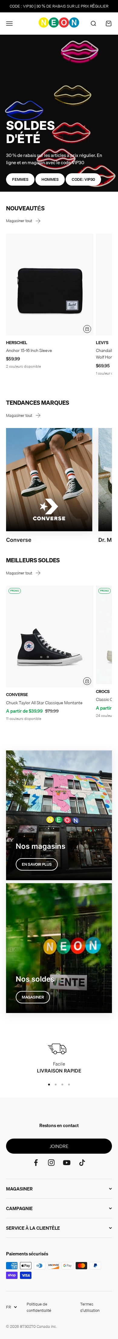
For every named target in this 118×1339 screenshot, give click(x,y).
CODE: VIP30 (83, 179)
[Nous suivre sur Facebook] (36, 1162)
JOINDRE (59, 1146)
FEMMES (20, 179)
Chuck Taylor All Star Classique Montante (44, 702)
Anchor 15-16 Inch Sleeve (29, 350)
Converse (17, 694)
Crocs (103, 691)
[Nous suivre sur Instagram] (51, 1162)
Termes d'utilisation (90, 1307)
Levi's (102, 342)
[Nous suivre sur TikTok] (82, 1162)
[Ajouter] (87, 329)
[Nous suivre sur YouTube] (67, 1162)
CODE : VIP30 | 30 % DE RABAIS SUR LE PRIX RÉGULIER (59, 6)
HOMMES (50, 179)
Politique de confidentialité (39, 1307)
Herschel (16, 342)
